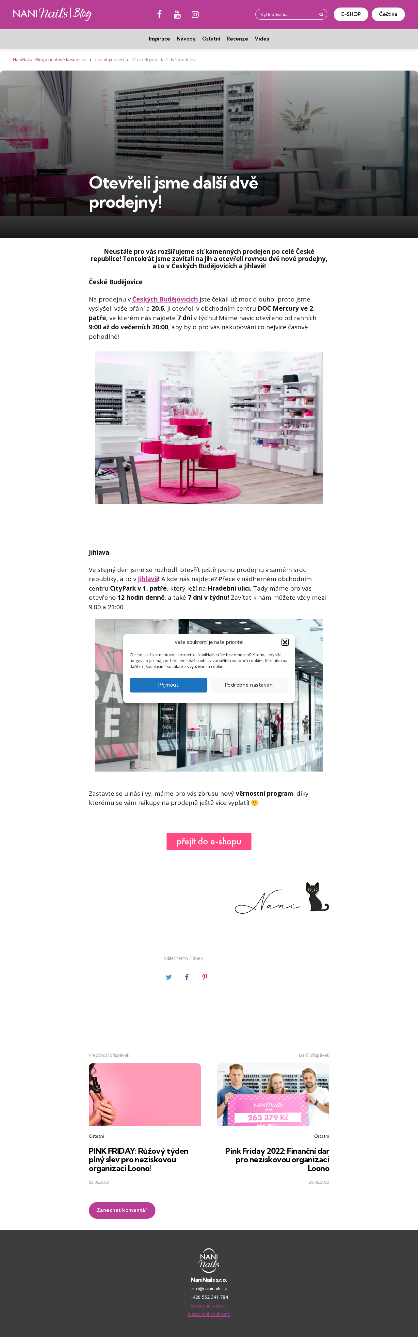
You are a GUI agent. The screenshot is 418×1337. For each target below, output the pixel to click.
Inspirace (159, 39)
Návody (186, 39)
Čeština (388, 14)
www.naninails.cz (209, 1305)
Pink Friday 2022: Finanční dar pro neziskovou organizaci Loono (277, 1159)
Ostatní (211, 39)
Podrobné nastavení (249, 685)
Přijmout (168, 685)
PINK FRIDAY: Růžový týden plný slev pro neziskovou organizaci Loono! (138, 1159)
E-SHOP (351, 14)
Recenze (237, 39)
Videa (262, 39)
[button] (285, 642)
